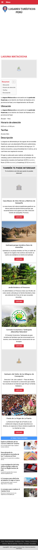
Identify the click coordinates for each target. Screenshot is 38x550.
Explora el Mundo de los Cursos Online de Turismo (10, 442)
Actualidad (33, 543)
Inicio (2, 541)
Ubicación (6, 85)
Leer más (19, 217)
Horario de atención (9, 87)
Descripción (6, 92)
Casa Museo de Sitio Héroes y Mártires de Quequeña (19, 202)
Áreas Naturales (9, 541)
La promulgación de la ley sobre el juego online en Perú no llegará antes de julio (10, 467)
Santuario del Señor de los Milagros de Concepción (19, 375)
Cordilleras (18, 541)
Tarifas (5, 90)
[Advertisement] (19, 34)
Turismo (20, 543)
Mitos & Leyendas (12, 543)
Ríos (22, 541)
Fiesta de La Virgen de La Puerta (19, 418)
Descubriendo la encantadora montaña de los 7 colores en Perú (10, 454)
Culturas (4, 543)
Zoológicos (33, 541)
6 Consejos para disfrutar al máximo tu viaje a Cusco (10, 479)
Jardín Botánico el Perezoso (19, 287)
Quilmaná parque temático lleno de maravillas (19, 246)
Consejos (26, 543)
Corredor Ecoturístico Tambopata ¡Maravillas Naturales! (19, 331)
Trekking (27, 541)
